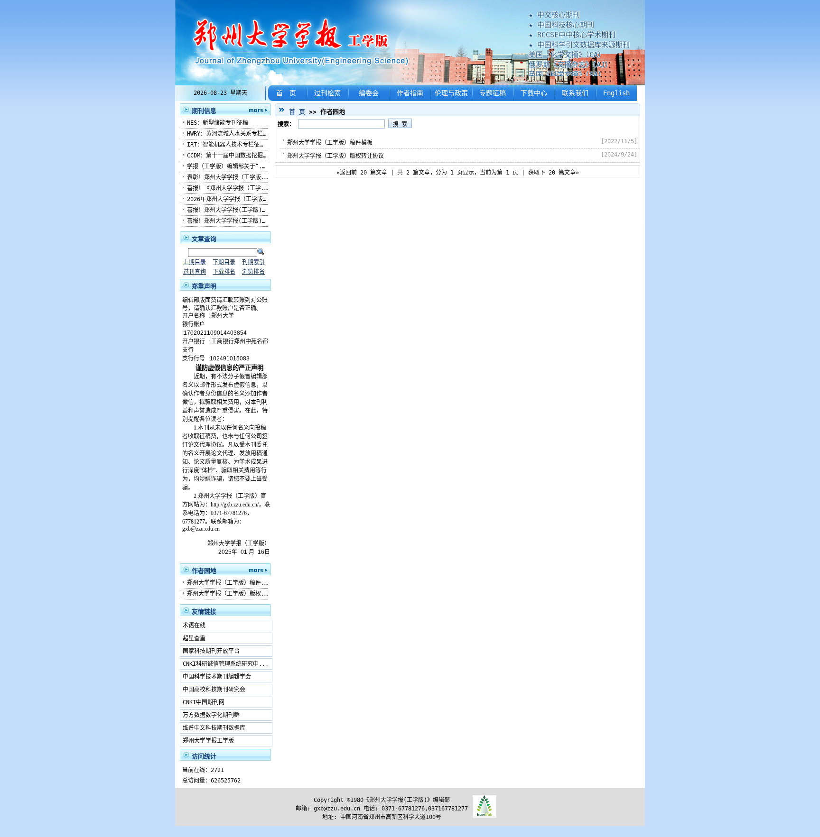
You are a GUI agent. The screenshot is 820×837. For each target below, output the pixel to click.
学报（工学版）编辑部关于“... (228, 166)
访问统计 (204, 756)
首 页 (286, 93)
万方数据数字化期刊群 (211, 715)
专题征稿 (492, 93)
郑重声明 (204, 286)
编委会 (369, 93)
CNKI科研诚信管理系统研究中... (226, 664)
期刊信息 (204, 110)
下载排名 (224, 271)
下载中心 (534, 93)
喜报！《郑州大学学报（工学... (229, 188)
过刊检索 (327, 93)
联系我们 (575, 93)
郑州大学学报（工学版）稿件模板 (330, 142)
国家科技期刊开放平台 (211, 651)
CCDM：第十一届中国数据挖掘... (230, 155)
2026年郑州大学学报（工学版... (230, 199)
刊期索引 (253, 262)
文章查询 (204, 238)
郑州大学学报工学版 (208, 740)
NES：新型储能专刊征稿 (217, 123)
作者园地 (204, 570)
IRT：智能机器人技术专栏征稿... (231, 144)
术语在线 (194, 625)
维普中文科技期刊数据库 (214, 728)
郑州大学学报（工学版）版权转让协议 (335, 156)
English (616, 93)
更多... (256, 109)
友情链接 (204, 611)
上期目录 (194, 262)
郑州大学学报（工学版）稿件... (229, 582)
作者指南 (410, 93)
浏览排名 (253, 271)
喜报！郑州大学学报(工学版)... (229, 210)
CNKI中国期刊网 (203, 702)
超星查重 (194, 638)
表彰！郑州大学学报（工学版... (229, 177)
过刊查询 (194, 271)
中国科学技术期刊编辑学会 (217, 676)
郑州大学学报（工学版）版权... (229, 593)
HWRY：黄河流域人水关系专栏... (230, 133)
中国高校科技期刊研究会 (214, 689)
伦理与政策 (451, 93)
